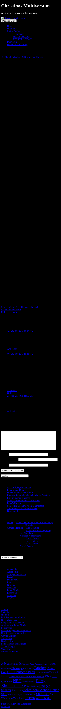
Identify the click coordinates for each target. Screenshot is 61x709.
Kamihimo (29, 676)
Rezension (12, 593)
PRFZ (19, 686)
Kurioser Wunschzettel (30, 535)
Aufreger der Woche (16, 574)
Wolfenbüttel (43, 698)
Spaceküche (12, 694)
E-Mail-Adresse (9, 459)
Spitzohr (5, 612)
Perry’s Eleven (14, 503)
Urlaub (30, 698)
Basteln (10, 577)
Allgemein (12, 569)
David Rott (12, 579)
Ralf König (35, 686)
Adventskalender (12, 663)
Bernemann (6, 668)
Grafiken (11, 585)
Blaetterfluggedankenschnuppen (16, 630)
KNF (48, 676)
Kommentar (7, 430)
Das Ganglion (13, 511)
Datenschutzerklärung (17, 44)
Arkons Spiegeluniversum (19, 487)
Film (4, 676)
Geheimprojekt (16, 676)
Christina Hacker (35, 57)
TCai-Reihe (18, 34)
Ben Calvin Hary (9, 620)
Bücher (40, 667)
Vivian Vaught (8, 646)
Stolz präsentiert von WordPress (16, 704)
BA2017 (53, 664)
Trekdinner (19, 698)
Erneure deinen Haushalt (18, 498)
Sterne (10, 698)
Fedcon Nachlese (9, 312)
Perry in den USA (15, 490)
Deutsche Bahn (24, 672)
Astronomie (12, 572)
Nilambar (5, 706)
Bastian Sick (7, 641)
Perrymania (6, 628)
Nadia (10, 522)
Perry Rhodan (22, 307)
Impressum (12, 42)
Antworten (12, 349)
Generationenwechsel (11, 309)
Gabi (9, 393)
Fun (9, 582)
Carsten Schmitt (8, 636)
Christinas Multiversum (25, 5)
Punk (27, 685)
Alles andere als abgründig (38, 530)
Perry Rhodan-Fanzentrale (13, 643)
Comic (51, 668)
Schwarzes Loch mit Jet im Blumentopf (25, 506)
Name (5, 454)
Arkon (26, 664)
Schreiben (11, 595)
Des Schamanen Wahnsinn (13, 633)
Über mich (12, 28)
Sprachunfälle (23, 694)
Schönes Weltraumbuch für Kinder (23, 500)
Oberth (32, 681)
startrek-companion (10, 651)
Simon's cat (6, 638)
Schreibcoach (17, 690)
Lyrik (3, 681)
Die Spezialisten (42, 672)
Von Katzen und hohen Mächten (22, 508)
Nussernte (26, 681)
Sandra (4, 609)
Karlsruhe (39, 676)
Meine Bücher (13, 31)
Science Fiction (48, 690)
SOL (4, 694)
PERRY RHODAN (22, 39)
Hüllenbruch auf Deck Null (20, 492)
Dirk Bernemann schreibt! (13, 617)
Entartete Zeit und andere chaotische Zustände (28, 495)
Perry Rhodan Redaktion (12, 622)
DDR (10, 672)
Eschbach (53, 672)
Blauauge (17, 668)
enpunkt (5, 614)
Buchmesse (28, 668)
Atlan (32, 664)
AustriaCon (39, 664)
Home (10, 26)
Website (5, 465)
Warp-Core (6, 649)
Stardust (33, 695)
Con (12, 307)
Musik (9, 681)
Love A (54, 677)
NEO (17, 681)
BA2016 (46, 664)
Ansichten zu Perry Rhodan (14, 625)
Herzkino (29, 525)
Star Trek (5, 307)
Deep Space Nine (21, 36)
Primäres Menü (8, 21)
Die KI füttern (32, 538)
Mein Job (11, 587)
